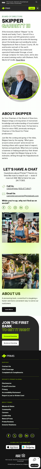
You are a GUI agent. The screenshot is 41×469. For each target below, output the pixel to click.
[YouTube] (26, 207)
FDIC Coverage (8, 369)
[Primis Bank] (20, 355)
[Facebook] (3, 207)
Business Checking (10, 343)
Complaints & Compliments (12, 372)
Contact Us (6, 366)
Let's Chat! (34, 465)
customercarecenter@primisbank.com (23, 196)
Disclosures (6, 383)
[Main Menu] (37, 8)
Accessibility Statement (11, 392)
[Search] (36, 2)
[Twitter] (9, 207)
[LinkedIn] (21, 207)
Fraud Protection (8, 386)
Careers (5, 412)
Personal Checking (10, 336)
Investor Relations (9, 425)
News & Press (7, 419)
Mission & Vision (8, 406)
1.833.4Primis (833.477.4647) (19, 188)
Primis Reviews (8, 422)
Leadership (6, 416)
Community (6, 409)
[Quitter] (38, 458)
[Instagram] (15, 207)
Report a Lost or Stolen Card (13, 395)
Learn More (9, 309)
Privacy (5, 389)
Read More (20, 60)
